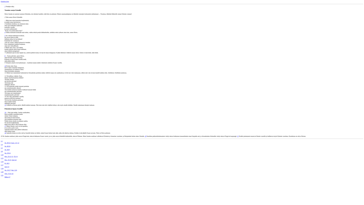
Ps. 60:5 (7, 163)
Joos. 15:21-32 (9, 173)
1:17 (2, 165)
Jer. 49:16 (7, 146)
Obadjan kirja (5, 1)
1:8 (2, 151)
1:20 (2, 172)
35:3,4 (16, 156)
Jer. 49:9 (7, 150)
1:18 (2, 168)
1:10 (2, 155)
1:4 (2, 144)
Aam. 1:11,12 (15, 143)
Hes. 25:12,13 (9, 156)
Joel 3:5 (7, 167)
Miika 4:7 (7, 177)
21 (238, 136)
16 (5, 112)
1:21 (2, 175)
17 (5, 126)
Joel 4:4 (14, 160)
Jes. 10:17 (8, 170)
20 (145, 136)
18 (5, 133)
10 (5, 66)
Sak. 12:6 (14, 170)
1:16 (2, 161)
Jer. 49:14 (7, 143)
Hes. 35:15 (8, 160)
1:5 (2, 148)
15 (5, 105)
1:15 (2, 158)
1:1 (2, 141)
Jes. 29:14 (8, 153)
